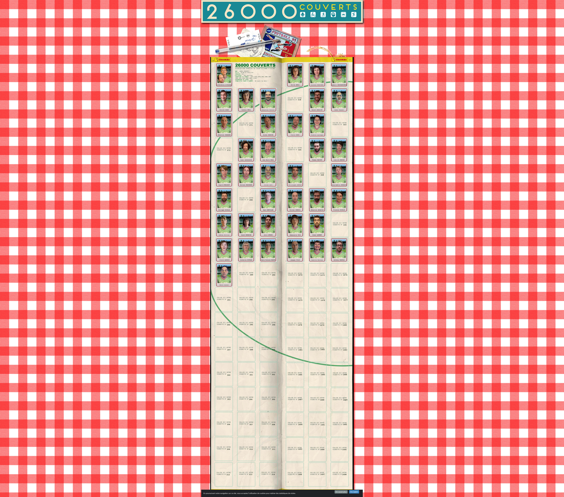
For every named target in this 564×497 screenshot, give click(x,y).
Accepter (354, 492)
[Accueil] (249, 11)
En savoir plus (341, 492)
